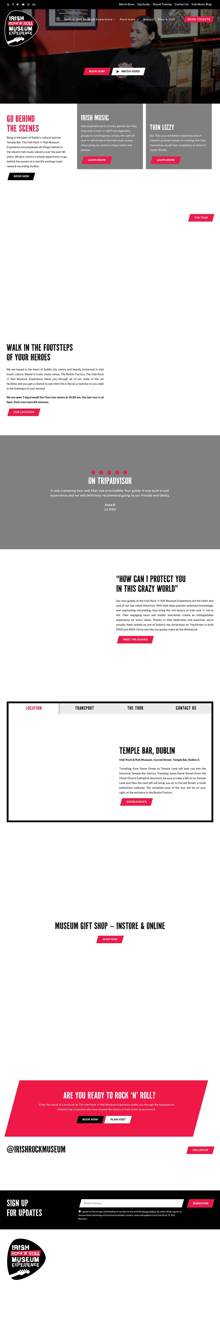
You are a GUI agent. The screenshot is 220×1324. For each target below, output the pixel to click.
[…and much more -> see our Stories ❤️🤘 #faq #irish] (137, 1175)
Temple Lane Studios (86, 1313)
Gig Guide (169, 1252)
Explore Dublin (119, 1268)
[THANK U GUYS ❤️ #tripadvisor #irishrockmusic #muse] (82, 1175)
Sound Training (172, 1258)
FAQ (166, 1247)
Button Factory (127, 1313)
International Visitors (123, 1263)
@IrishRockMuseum (36, 1150)
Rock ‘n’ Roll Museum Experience (130, 1247)
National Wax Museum (150, 1313)
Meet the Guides (120, 1252)
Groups (115, 1258)
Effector (207, 1289)
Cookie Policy (163, 1289)
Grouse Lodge (108, 1313)
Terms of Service (201, 1292)
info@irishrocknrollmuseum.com (77, 1246)
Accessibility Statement (181, 1289)
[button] (128, 71)
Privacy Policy (149, 1211)
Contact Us (170, 1263)
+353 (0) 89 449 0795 (71, 1252)
